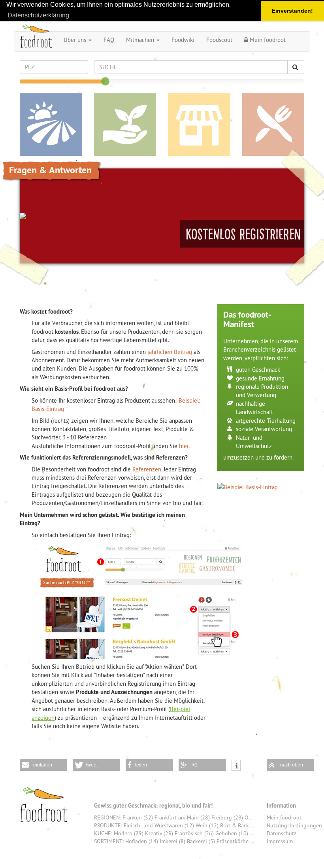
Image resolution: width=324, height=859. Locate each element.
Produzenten (125, 124)
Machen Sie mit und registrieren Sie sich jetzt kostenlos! (242, 234)
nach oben (291, 765)
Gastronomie (273, 124)
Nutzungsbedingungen (294, 825)
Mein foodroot (267, 40)
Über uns (76, 40)
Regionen (51, 124)
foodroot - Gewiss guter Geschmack (43, 804)
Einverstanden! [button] (292, 11)
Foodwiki (182, 40)
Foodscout (219, 40)
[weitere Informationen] (236, 766)
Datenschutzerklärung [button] (38, 15)
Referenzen (146, 469)
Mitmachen (141, 40)
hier (183, 446)
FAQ (109, 40)
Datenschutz (281, 833)
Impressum (280, 841)
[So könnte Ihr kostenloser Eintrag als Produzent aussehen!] (260, 487)
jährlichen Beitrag (169, 352)
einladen (42, 765)
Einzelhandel (199, 124)
